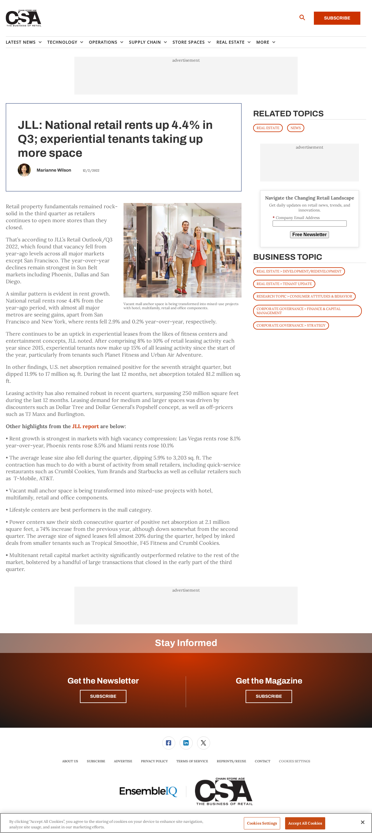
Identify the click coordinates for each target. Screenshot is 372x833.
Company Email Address (296, 217)
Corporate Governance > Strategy (291, 325)
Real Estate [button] (231, 42)
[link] (168, 743)
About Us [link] (70, 761)
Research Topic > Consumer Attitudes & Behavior (304, 296)
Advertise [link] (123, 761)
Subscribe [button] (103, 696)
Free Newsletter (309, 234)
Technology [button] (62, 42)
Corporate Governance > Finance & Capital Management (299, 311)
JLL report (85, 426)
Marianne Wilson (54, 170)
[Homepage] (24, 18)
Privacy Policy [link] (154, 761)
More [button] (262, 42)
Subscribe (337, 18)
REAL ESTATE (268, 128)
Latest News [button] (21, 42)
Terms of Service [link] (192, 761)
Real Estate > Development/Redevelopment (299, 271)
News (296, 128)
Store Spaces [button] (189, 42)
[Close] (362, 822)
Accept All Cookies (305, 823)
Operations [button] (103, 42)
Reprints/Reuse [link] (231, 761)
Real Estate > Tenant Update (284, 284)
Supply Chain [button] (145, 42)
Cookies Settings (294, 761)
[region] (186, 823)
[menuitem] (26, 42)
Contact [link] (262, 761)
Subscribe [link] (96, 761)
